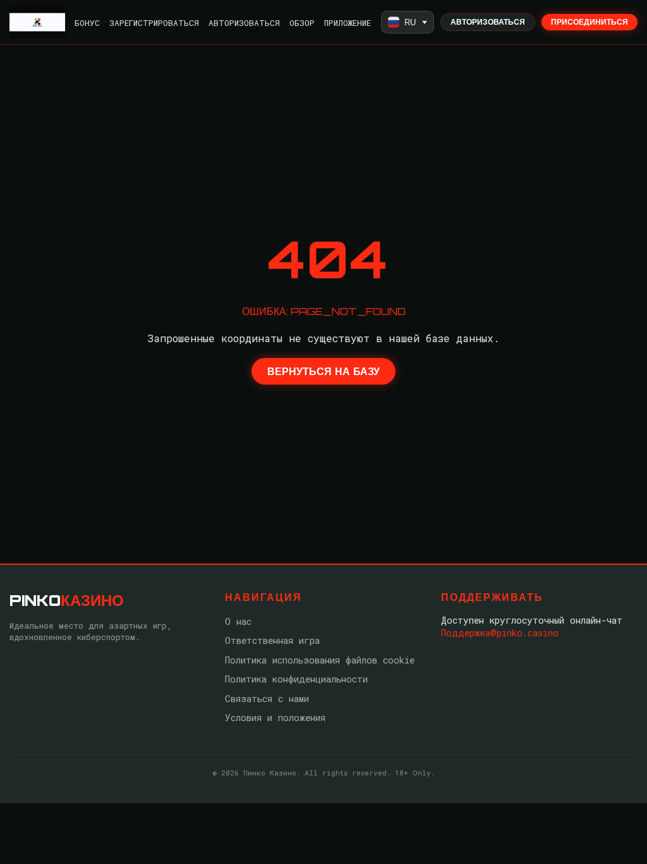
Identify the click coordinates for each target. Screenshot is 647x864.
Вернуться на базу (323, 371)
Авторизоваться (244, 23)
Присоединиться (589, 22)
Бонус (87, 23)
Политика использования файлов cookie (319, 660)
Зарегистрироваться (154, 23)
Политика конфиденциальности (296, 679)
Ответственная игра (272, 640)
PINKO (66, 600)
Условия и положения (275, 718)
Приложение (347, 23)
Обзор (302, 23)
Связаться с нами (267, 699)
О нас (238, 621)
